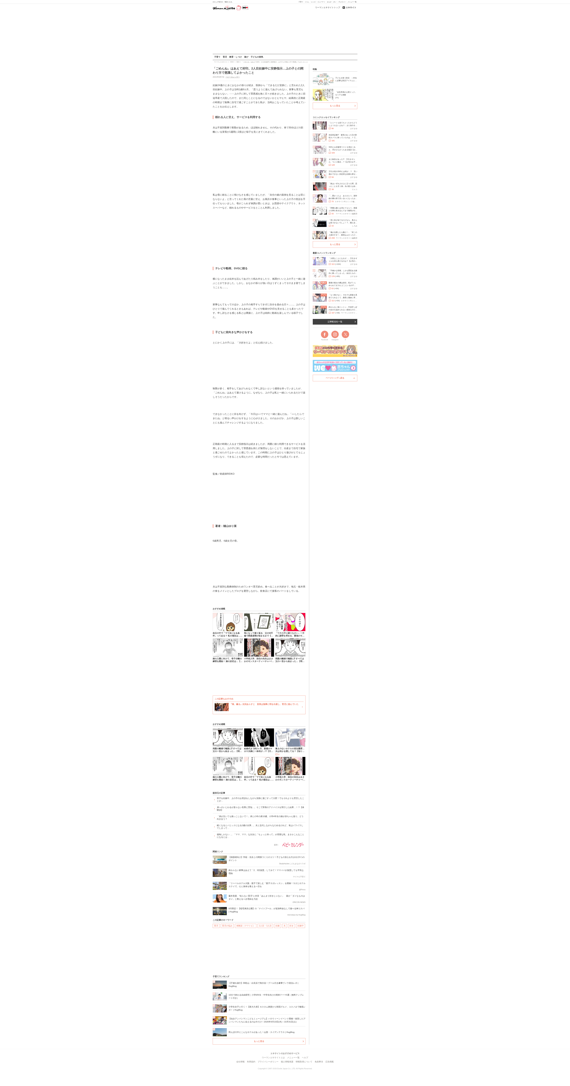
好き (291, 926)
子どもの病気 (257, 57)
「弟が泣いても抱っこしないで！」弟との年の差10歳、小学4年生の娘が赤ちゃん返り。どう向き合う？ (260, 817)
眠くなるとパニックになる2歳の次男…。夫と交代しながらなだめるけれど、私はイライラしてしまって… (260, 826)
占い (334, 2)
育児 (225, 57)
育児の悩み (227, 926)
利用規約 (251, 1061)
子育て (301, 2)
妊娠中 (300, 926)
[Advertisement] (285, 32)
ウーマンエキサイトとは (273, 1057)
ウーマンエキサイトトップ (327, 7)
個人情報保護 (287, 1061)
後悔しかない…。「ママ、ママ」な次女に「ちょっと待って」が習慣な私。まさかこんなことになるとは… (260, 835)
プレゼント (342, 2)
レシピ (313, 2)
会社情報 (240, 1061)
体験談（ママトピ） (245, 926)
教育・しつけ (235, 57)
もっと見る (259, 1041)
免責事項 (319, 1061)
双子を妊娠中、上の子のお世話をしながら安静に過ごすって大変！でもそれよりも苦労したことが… (260, 799)
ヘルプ (305, 1057)
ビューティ (321, 2)
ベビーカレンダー (232, 77)
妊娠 (278, 926)
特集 (315, 69)
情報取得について (304, 1061)
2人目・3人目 (265, 926)
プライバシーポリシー (268, 1061)
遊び (246, 57)
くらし (307, 2)
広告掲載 (329, 1061)
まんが (329, 2)
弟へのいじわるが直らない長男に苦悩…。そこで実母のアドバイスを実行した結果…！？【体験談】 (260, 808)
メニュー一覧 (352, 2)
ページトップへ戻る (335, 378)
